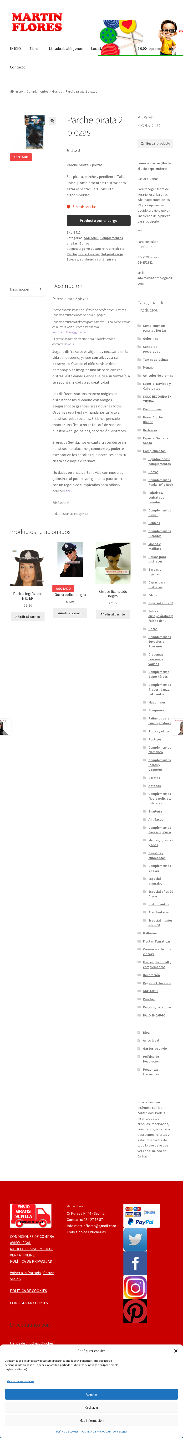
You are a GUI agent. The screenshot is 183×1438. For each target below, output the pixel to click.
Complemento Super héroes (158, 674)
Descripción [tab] (19, 289)
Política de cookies (67, 1431)
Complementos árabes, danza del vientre (159, 689)
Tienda (35, 48)
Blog (146, 1032)
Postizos (155, 739)
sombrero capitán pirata (98, 259)
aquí (71, 344)
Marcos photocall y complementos (157, 964)
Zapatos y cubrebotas (157, 855)
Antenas (154, 786)
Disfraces (150, 430)
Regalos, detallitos (157, 1007)
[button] (175, 1351)
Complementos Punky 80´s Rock (160, 482)
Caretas (154, 778)
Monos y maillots (154, 546)
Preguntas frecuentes (151, 1071)
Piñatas (149, 999)
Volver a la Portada (25, 1272)
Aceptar (91, 1394)
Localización (101, 48)
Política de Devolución (151, 1058)
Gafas (153, 629)
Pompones (156, 710)
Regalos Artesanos (157, 983)
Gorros (57, 91)
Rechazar (91, 1407)
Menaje (148, 367)
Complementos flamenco (159, 749)
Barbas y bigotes (154, 571)
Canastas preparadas (151, 349)
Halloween (150, 933)
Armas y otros (158, 731)
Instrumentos (158, 904)
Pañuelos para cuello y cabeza (159, 720)
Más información (91, 1420)
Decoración (151, 975)
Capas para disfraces (156, 584)
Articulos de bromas (158, 375)
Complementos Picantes (159, 533)
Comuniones (152, 409)
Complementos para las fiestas (155, 328)
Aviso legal (151, 1040)
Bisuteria (155, 811)
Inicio (19, 91)
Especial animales (155, 881)
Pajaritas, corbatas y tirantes (156, 497)
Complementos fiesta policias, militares (159, 798)
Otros (152, 595)
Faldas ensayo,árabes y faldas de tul (160, 616)
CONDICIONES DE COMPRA (32, 1236)
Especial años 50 (160, 603)
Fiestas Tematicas (157, 941)
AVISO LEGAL (20, 1242)
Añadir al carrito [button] (27, 617)
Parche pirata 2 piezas (83, 254)
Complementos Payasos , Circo (159, 829)
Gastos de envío (155, 1048)
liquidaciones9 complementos (159, 461)
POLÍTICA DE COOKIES (28, 1290)
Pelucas (154, 523)
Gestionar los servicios (20, 1381)
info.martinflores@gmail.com (70, 332)
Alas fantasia (158, 912)
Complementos (38, 91)
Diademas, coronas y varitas (156, 659)
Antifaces (155, 819)
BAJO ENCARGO (154, 1015)
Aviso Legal (120, 1431)
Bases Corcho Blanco (153, 419)
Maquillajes (157, 702)
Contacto (17, 67)
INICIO (15, 48)
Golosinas (150, 338)
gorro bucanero (93, 248)
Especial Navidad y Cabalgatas (157, 386)
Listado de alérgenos (66, 48)
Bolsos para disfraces (157, 559)
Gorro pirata (115, 248)
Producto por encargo (98, 220)
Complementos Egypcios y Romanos (159, 642)
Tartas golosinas (155, 359)
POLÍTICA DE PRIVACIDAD (96, 1431)
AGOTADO (91, 238)
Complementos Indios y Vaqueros (159, 765)
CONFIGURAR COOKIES (29, 1303)
